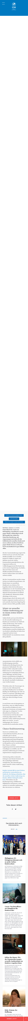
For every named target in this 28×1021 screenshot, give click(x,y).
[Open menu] (3, 3)
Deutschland (14, 518)
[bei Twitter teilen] (15, 809)
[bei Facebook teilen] (12, 809)
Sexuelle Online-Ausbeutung (14, 515)
